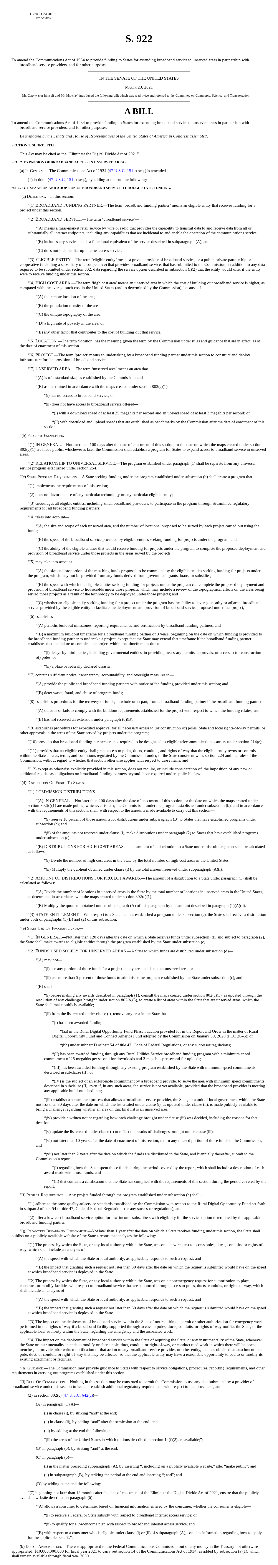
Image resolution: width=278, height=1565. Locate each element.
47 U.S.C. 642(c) (78, 1395)
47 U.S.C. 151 (121, 170)
